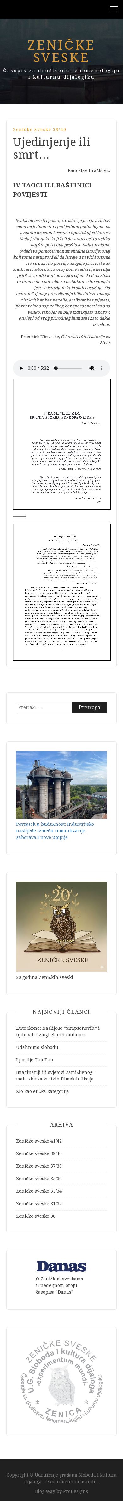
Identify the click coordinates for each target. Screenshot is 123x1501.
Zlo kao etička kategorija (42, 1091)
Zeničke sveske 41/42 (39, 1140)
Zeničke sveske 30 (36, 1216)
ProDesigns (75, 1491)
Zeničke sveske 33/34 (39, 1191)
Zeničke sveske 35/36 (39, 1178)
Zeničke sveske (62, 51)
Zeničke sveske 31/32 (39, 1203)
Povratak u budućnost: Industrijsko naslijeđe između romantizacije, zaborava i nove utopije (55, 831)
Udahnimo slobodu (37, 1047)
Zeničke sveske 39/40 (39, 129)
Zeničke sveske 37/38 (39, 1166)
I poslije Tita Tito (34, 1059)
